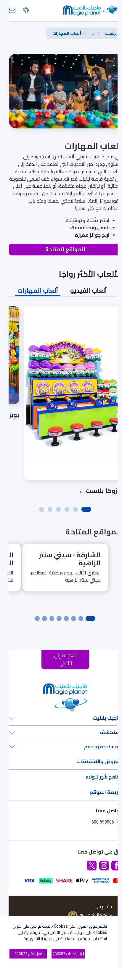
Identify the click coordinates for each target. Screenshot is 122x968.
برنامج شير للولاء (103, 777)
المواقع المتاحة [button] (65, 249)
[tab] (88, 290)
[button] (92, 33)
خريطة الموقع (105, 792)
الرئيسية (111, 33)
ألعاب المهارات (37, 290)
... (93, 33)
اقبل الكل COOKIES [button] (28, 954)
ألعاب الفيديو (88, 290)
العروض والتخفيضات (98, 761)
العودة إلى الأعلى (65, 659)
